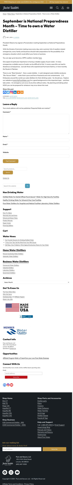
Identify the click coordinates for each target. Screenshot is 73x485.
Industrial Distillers (8, 268)
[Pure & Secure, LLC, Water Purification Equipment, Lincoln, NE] (26, 318)
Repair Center (7, 223)
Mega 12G (6, 406)
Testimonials (41, 435)
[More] (22, 92)
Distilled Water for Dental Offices (14, 197)
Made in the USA (8, 299)
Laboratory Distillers (9, 270)
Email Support (60, 425)
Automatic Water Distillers (10, 256)
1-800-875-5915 (47, 425)
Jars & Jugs (41, 413)
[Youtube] (11, 384)
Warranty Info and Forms (10, 215)
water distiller (22, 98)
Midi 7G (5, 403)
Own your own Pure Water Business (37, 358)
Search (8, 172)
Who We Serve (7, 294)
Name (5, 136)
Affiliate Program (19, 297)
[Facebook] (4, 92)
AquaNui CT (6, 408)
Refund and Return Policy (10, 218)
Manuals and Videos (44, 430)
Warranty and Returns (45, 432)
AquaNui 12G (7, 416)
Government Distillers (9, 273)
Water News (13, 96)
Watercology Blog (43, 427)
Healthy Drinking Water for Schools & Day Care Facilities (22, 200)
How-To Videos (7, 213)
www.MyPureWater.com (21, 80)
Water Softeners (43, 408)
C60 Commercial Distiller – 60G (13, 422)
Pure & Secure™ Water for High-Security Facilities (42, 197)
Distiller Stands (42, 416)
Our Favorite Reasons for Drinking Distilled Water (19, 240)
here (40, 58)
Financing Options (8, 225)
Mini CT (5, 401)
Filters (39, 403)
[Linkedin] (15, 92)
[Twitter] (8, 92)
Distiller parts (42, 401)
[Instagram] (11, 92)
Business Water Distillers (16, 261)
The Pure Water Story (9, 292)
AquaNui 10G (7, 413)
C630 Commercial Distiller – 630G (14, 425)
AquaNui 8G (6, 411)
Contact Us (6, 178)
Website (6, 152)
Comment (7, 112)
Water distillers (33, 98)
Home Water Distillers (14, 250)
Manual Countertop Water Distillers (13, 254)
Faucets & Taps (42, 418)
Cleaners (40, 406)
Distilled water (11, 98)
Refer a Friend (20, 358)
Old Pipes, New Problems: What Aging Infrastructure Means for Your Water (27, 245)
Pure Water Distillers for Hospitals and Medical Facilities (22, 203)
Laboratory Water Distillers (50, 203)
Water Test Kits (42, 411)
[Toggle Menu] (51, 7)
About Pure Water (43, 437)
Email (5, 144)
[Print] (18, 92)
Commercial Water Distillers (11, 265)
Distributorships (7, 297)
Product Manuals (8, 220)
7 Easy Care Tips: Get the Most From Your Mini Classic (20, 242)
